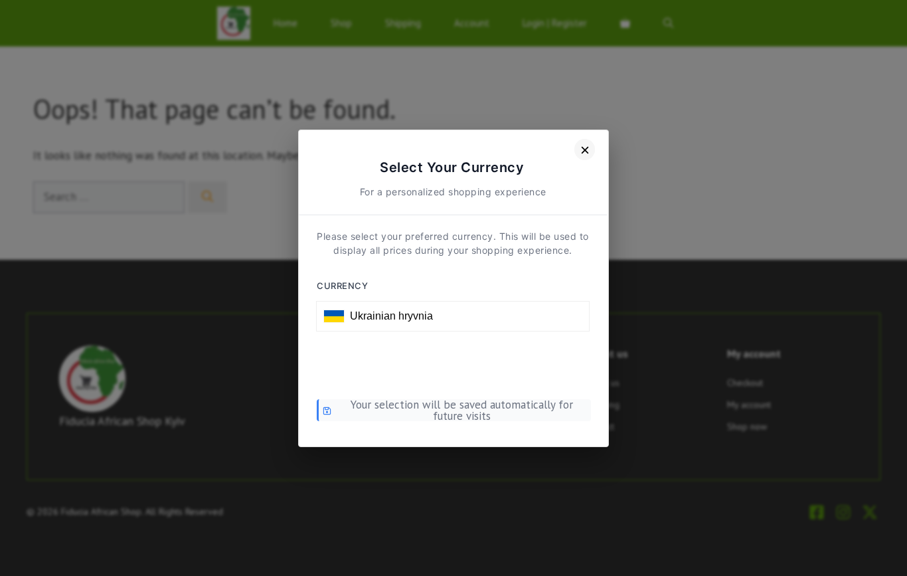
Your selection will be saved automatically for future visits (462, 410)
